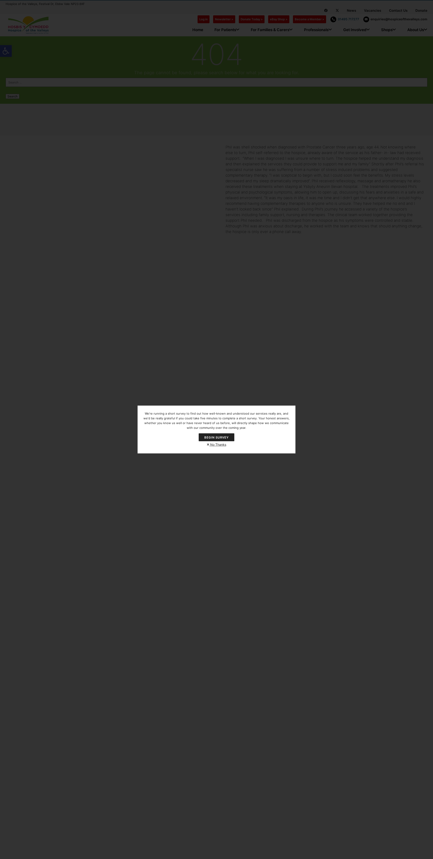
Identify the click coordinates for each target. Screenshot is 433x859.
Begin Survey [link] (216, 437)
